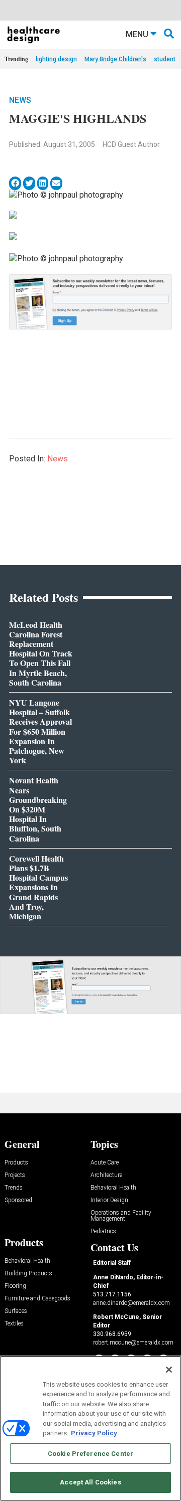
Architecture (106, 1175)
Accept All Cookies (90, 1482)
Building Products (28, 1273)
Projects (15, 1175)
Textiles (14, 1323)
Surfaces (16, 1311)
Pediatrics (103, 1231)
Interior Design (109, 1200)
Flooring (15, 1286)
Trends (14, 1188)
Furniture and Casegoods (37, 1298)
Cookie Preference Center (90, 1453)
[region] (90, 1428)
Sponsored (18, 1200)
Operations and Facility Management (120, 1216)
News (20, 100)
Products (16, 1162)
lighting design (56, 59)
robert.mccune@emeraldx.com (133, 1342)
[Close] (169, 1370)
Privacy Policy (94, 1433)
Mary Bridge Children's (115, 59)
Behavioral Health (113, 1188)
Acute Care (104, 1162)
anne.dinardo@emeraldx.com (131, 1302)
